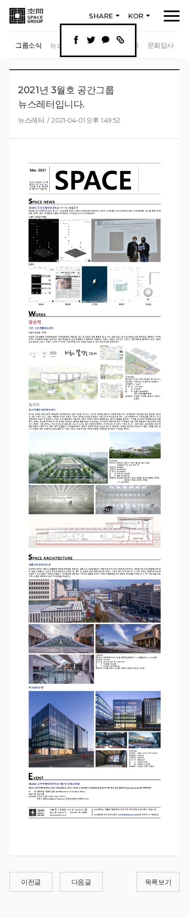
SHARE (101, 16)
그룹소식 (28, 45)
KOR (135, 16)
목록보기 (158, 882)
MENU (172, 16)
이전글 (31, 882)
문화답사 (161, 45)
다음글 (81, 882)
